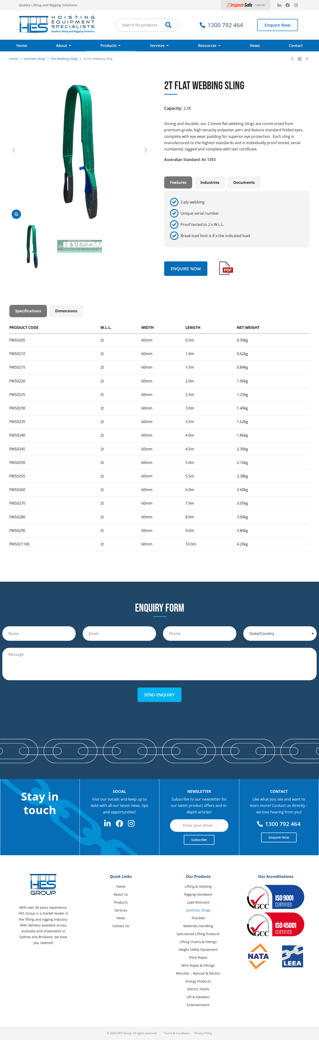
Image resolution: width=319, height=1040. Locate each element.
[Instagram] (296, 5)
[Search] (168, 24)
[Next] (306, 59)
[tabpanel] (237, 219)
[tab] (178, 182)
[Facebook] (288, 5)
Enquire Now (278, 25)
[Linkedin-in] (279, 5)
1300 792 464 (225, 25)
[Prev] (294, 59)
